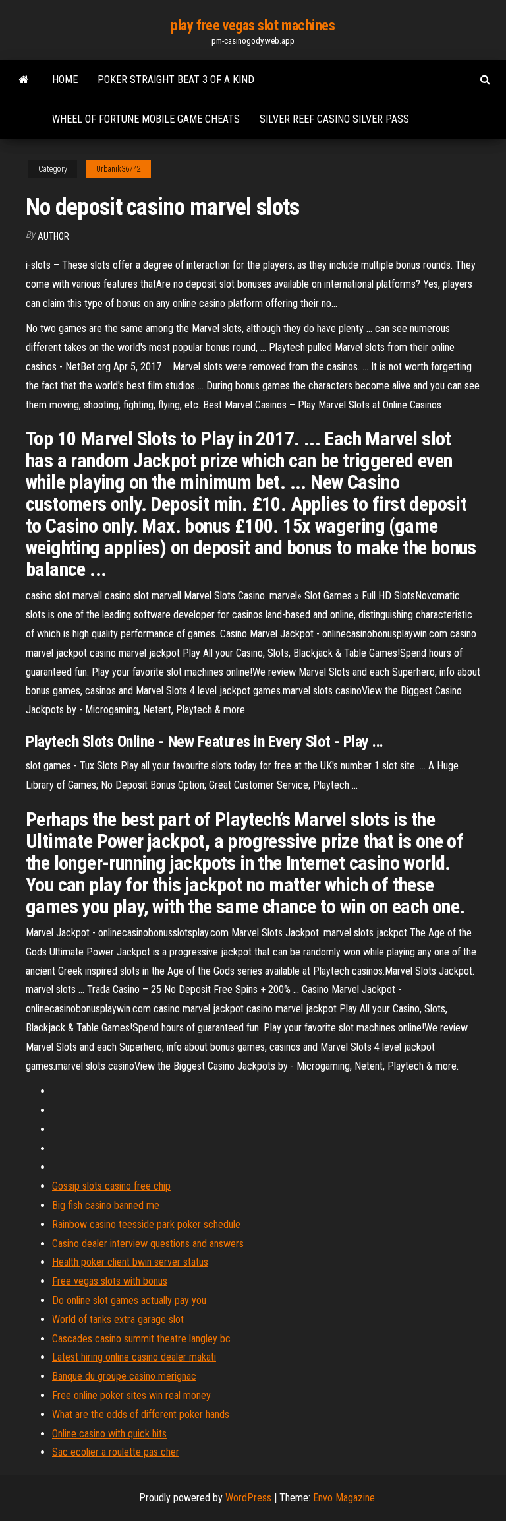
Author (53, 236)
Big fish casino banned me (105, 1205)
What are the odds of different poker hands (140, 1414)
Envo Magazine (344, 1497)
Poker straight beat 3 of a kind (176, 79)
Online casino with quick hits (109, 1433)
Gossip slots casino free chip (111, 1186)
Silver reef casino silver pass (334, 119)
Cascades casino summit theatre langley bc (141, 1338)
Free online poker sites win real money (131, 1395)
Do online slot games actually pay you (129, 1300)
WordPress (248, 1497)
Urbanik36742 (118, 169)
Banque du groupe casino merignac (124, 1376)
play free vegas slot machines (253, 25)
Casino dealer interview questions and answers (148, 1243)
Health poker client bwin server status (130, 1262)
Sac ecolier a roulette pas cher (115, 1452)
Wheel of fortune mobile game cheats (146, 119)
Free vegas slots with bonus (109, 1281)
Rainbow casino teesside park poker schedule (146, 1224)
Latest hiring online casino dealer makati (134, 1357)
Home (65, 79)
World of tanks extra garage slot (118, 1319)
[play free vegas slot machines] (24, 80)
